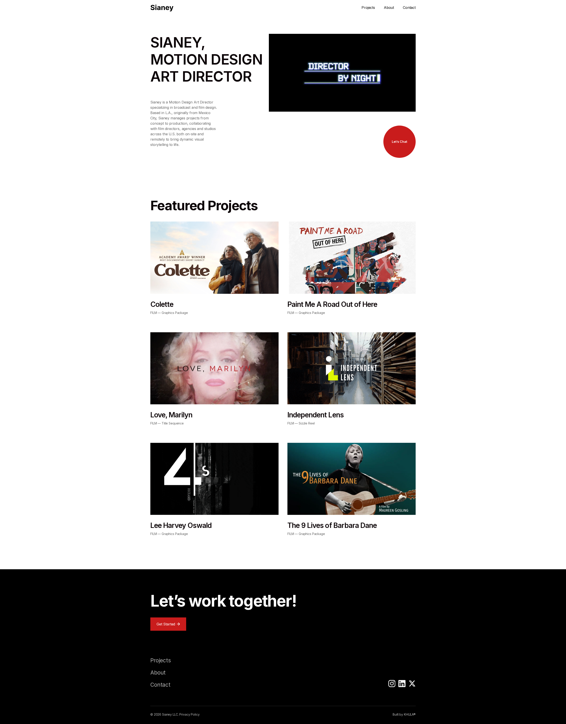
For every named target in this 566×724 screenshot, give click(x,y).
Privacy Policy (189, 714)
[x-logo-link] (412, 684)
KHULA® (410, 714)
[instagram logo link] (391, 684)
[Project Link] (214, 268)
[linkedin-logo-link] (401, 684)
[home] (162, 8)
